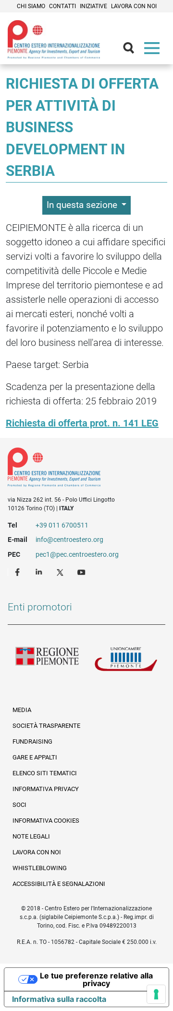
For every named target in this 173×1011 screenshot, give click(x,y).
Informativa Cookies (45, 820)
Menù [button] (153, 50)
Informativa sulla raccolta (59, 999)
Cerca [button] (132, 50)
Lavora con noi (134, 6)
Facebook (19, 571)
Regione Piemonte (47, 662)
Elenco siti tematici (44, 773)
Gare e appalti (34, 757)
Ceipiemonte (54, 39)
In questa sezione (83, 204)
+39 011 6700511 (62, 525)
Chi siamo (31, 6)
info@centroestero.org (69, 539)
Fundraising (32, 741)
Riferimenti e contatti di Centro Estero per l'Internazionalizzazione (78, 469)
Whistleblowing (39, 868)
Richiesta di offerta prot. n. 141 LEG (82, 423)
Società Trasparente (46, 725)
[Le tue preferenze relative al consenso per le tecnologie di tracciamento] (156, 994)
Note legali (31, 836)
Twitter (61, 571)
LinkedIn (40, 571)
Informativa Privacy (45, 789)
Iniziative (93, 6)
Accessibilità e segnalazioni (58, 883)
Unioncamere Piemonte (126, 662)
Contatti (62, 6)
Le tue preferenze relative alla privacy (96, 979)
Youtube (82, 571)
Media (21, 709)
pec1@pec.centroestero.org (77, 554)
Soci (19, 804)
